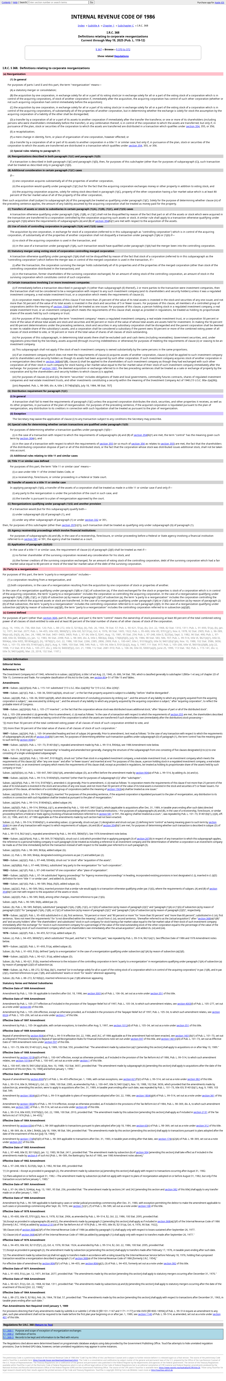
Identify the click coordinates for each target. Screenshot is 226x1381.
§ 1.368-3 (8, 1337)
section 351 (156, 993)
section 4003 (184, 1003)
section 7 (78, 1206)
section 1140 (145, 1314)
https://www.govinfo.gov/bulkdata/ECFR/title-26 (179, 1367)
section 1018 (27, 1057)
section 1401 (182, 1035)
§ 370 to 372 (123, 49)
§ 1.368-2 (8, 1334)
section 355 (106, 443)
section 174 (26, 1138)
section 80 (100, 677)
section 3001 (94, 993)
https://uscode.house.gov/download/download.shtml (55, 1360)
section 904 (142, 772)
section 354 (193, 126)
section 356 (138, 443)
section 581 (31, 539)
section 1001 (49, 368)
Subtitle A (93, 25)
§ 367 (99, 49)
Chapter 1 (108, 25)
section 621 (129, 1079)
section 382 (193, 1079)
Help (15, 2)
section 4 (32, 1155)
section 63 (25, 1125)
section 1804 (27, 1095)
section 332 (91, 519)
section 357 (68, 525)
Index (81, 25)
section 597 (137, 1038)
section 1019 (23, 1060)
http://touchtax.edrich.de (162, 1370)
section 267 (143, 838)
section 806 (37, 1079)
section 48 (81, 1107)
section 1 (61, 1015)
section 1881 (23, 1107)
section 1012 (120, 1025)
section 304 (26, 438)
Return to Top (43, 1324)
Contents (6, 2)
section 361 (208, 1095)
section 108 (144, 1206)
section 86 (25, 1006)
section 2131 (200, 1112)
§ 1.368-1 (8, 1330)
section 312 (202, 1125)
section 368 (52, 361)
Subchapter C (126, 25)
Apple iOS (219, 2)
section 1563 (60, 306)
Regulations (121, 56)
